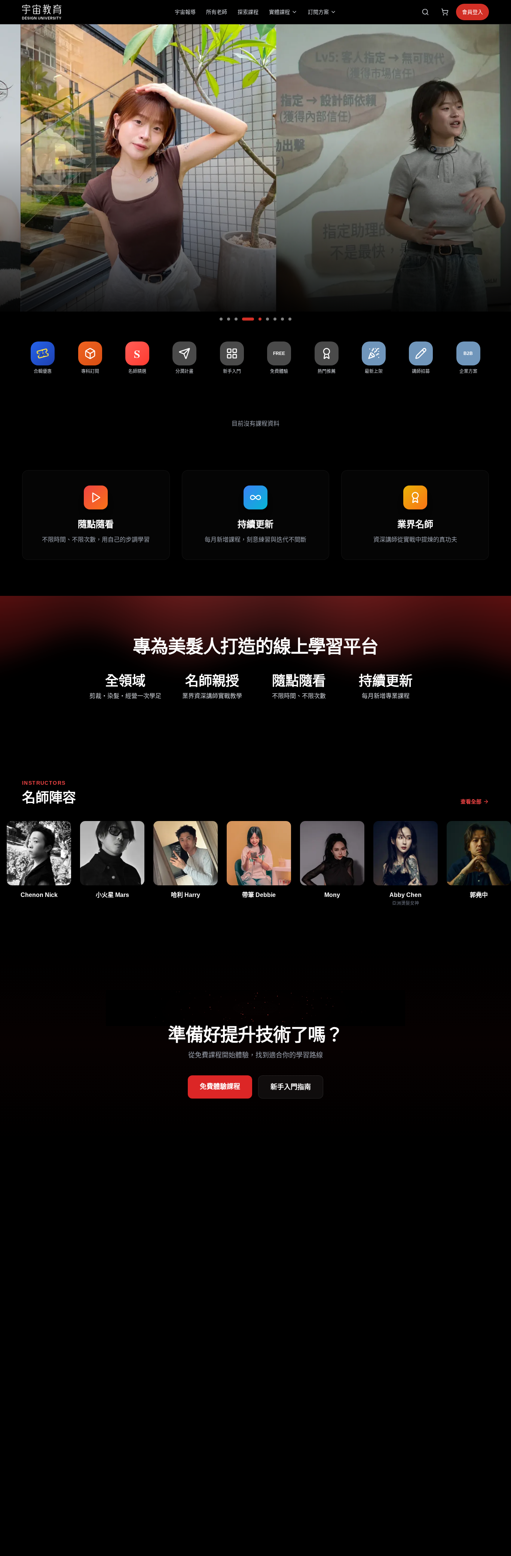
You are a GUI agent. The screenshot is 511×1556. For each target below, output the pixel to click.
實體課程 (279, 12)
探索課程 (248, 12)
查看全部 (470, 802)
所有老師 (216, 12)
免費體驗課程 (220, 1086)
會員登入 (472, 12)
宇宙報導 (185, 12)
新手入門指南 (290, 1087)
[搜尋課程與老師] (425, 12)
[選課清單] (445, 12)
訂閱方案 (318, 12)
